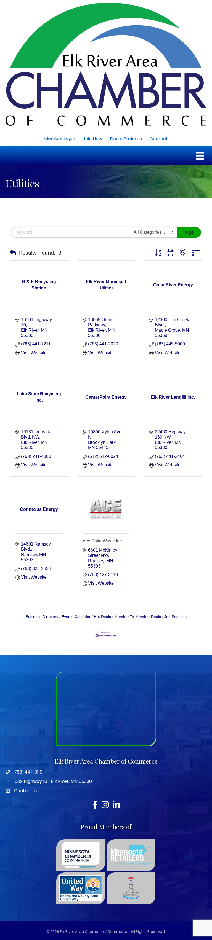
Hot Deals (102, 617)
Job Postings (175, 617)
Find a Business (126, 139)
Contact (159, 139)
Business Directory (42, 617)
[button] (13, 253)
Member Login (59, 138)
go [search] (191, 232)
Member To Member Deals (137, 617)
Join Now (92, 139)
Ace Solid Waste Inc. (103, 541)
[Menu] (199, 155)
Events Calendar (76, 617)
